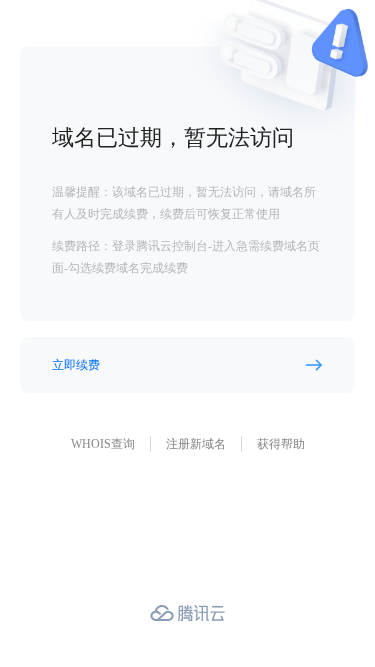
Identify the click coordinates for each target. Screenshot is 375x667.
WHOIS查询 (103, 444)
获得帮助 (281, 444)
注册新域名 (196, 444)
